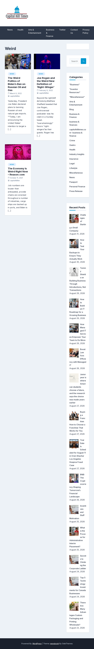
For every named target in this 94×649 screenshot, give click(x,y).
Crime (72, 140)
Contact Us (74, 31)
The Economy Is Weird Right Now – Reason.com (18, 171)
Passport (73, 182)
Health (20, 30)
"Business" (74, 84)
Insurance (73, 159)
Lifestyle (73, 168)
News (10, 30)
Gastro (72, 145)
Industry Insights (76, 154)
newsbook (54, 644)
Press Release (75, 191)
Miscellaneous (76, 173)
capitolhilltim (15, 96)
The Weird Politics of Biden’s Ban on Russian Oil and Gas (17, 84)
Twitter (62, 30)
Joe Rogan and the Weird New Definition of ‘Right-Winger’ (46, 83)
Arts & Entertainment (34, 31)
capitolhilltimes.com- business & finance (77, 132)
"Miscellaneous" (77, 97)
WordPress (37, 644)
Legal (72, 163)
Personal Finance (77, 186)
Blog (71, 109)
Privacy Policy (86, 31)
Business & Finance (50, 33)
